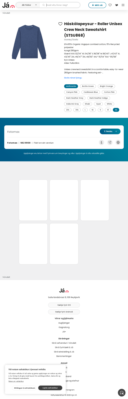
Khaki (87, 104)
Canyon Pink (71, 92)
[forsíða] (8, 5)
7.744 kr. (108, 131)
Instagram (70, 390)
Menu (123, 5)
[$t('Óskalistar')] (110, 5)
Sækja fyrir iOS (64, 305)
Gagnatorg (64, 327)
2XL (67, 110)
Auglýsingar (64, 322)
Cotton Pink (109, 92)
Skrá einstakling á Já (64, 351)
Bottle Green (88, 86)
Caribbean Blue (91, 92)
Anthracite (71, 86)
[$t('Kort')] (116, 5)
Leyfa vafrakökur (50, 388)
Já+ (64, 331)
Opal (98, 104)
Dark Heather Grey (74, 98)
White (109, 104)
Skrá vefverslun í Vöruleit (64, 343)
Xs (116, 110)
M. (93, 110)
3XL (77, 110)
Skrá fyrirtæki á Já (64, 347)
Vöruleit (6, 13)
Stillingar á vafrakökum (24, 388)
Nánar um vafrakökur (16, 381)
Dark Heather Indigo (99, 98)
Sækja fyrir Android (64, 312)
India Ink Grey (72, 104)
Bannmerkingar (64, 356)
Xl (108, 110)
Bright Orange (106, 86)
